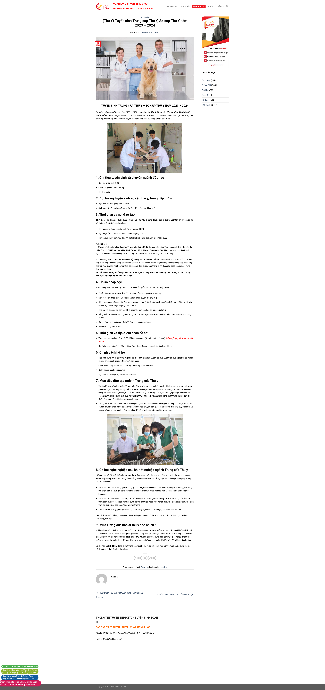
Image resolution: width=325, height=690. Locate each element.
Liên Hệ (220, 6)
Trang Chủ (171, 6)
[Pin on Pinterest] (150, 558)
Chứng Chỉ (184, 6)
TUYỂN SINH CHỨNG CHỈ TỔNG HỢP (173, 594)
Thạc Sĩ (205, 95)
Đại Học (205, 90)
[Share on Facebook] (136, 558)
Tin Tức (210, 6)
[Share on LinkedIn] (154, 558)
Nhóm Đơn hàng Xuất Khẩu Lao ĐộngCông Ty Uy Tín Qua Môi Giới (18, 677)
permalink (163, 567)
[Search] (227, 6)
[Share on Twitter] (140, 558)
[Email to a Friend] (145, 558)
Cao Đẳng (206, 80)
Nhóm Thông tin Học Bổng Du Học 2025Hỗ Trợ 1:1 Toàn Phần (18, 683)
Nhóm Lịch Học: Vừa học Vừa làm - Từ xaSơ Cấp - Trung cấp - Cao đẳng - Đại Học (19, 671)
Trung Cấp (198, 6)
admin (157, 33)
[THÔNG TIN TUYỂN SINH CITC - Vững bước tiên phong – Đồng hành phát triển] (102, 6)
